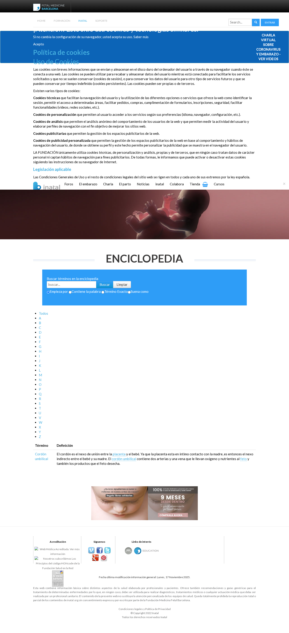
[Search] (256, 22)
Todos (43, 313)
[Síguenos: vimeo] (91, 550)
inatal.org (72, 600)
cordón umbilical (124, 459)
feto (243, 459)
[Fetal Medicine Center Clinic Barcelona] (128, 551)
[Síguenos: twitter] (107, 550)
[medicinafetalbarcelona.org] (50, 6)
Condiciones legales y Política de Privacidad (145, 609)
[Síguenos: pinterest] (103, 558)
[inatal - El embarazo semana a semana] (52, 185)
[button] (270, 22)
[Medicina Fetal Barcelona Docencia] (150, 550)
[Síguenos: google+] (95, 558)
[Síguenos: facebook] (99, 550)
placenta (119, 454)
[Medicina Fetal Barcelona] (137, 551)
